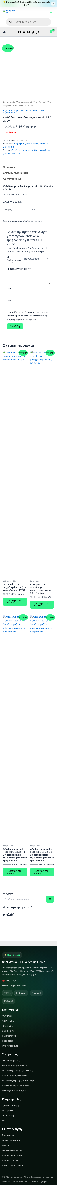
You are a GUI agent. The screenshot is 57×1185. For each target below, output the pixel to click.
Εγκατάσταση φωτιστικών (14, 1065)
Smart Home (8, 1030)
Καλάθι (5, 1145)
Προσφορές (7, 1040)
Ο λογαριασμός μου (11, 1140)
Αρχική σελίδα (9, 102)
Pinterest (8, 1001)
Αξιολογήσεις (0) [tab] (12, 178)
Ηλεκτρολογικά (9, 1035)
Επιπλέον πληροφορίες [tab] (15, 172)
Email (10, 300)
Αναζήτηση (8, 893)
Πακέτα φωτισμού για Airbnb (15, 1085)
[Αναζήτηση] (50, 899)
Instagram (21, 993)
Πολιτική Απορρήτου (12, 1155)
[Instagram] (24, 32)
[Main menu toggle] (51, 12)
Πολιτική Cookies (10, 1160)
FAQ (4, 1120)
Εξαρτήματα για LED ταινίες (29, 102)
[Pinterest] (28, 32)
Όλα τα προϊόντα (10, 1045)
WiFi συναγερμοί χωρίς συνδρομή (18, 1080)
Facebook (36, 993)
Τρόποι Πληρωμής (11, 1105)
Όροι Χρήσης (8, 1115)
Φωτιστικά (7, 1015)
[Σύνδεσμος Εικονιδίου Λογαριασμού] (4, 32)
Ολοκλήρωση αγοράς (12, 1150)
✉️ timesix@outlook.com (14, 985)
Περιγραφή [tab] (9, 167)
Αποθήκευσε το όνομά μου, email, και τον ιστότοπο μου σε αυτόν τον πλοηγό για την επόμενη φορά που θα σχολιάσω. (28, 316)
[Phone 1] (37, 32)
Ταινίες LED (7, 1025)
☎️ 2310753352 (9, 980)
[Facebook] (19, 32)
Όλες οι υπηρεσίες (11, 1060)
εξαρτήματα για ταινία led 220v (25, 150)
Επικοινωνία (8, 1135)
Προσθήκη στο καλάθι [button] (14, 601)
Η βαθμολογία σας (14, 260)
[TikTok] (33, 32)
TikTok (7, 993)
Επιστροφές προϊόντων (13, 1165)
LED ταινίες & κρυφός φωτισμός (17, 1070)
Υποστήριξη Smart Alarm (14, 1090)
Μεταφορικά (8, 1110)
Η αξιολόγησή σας (19, 269)
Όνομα (11, 288)
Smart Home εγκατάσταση (14, 1075)
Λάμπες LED (8, 1020)
